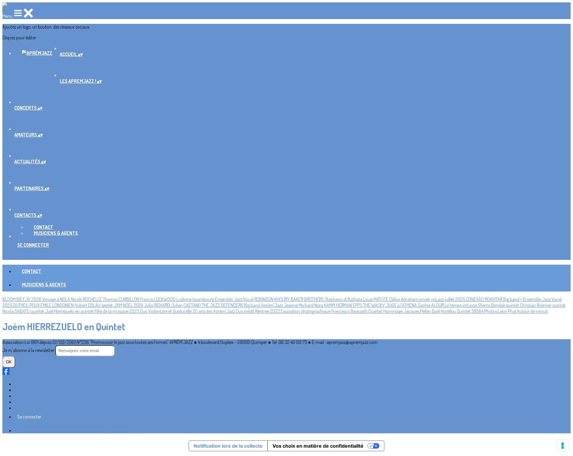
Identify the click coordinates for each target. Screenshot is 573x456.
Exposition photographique (306, 311)
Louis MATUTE (376, 299)
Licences (22, 390)
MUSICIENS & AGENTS (56, 233)
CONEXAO (475, 299)
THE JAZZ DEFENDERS (223, 305)
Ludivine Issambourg (195, 299)
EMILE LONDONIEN (58, 305)
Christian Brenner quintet (543, 305)
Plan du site (24, 384)
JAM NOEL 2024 (129, 305)
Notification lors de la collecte (228, 446)
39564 (477, 311)
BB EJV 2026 (29, 299)
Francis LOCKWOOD (158, 299)
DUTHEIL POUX (27, 305)
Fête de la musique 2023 (117, 311)
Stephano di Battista (344, 299)
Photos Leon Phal (500, 311)
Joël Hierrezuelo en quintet (70, 311)
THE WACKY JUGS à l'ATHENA (390, 305)
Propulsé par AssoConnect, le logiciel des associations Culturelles (72, 430)
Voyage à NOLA (56, 299)
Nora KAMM (325, 305)
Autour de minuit (532, 311)
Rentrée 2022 (268, 311)
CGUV (19, 402)
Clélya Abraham (404, 299)
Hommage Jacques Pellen (407, 311)
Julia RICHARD (157, 305)
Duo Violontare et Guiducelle (166, 311)
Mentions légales (29, 396)
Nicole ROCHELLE (87, 299)
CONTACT (43, 227)
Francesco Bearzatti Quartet (357, 311)
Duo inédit (245, 311)
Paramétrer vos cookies (35, 408)
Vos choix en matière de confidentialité (317, 446)
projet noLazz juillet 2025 (442, 299)
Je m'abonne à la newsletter (28, 350)
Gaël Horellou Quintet (451, 311)
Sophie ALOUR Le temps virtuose (448, 305)
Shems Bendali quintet (499, 305)
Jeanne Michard (299, 305)
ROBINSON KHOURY (272, 299)
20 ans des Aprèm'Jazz (214, 311)
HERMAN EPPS (349, 305)
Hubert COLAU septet (94, 305)
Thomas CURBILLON (121, 299)
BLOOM (9, 299)
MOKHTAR (494, 299)
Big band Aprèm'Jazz (264, 305)
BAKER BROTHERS (308, 299)
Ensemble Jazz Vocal (234, 299)
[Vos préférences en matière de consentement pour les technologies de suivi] (562, 445)
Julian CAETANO (186, 305)
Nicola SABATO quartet (23, 311)
